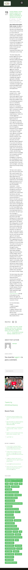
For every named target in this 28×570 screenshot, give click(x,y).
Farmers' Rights (9, 494)
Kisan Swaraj (17, 520)
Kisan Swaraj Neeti (10, 523)
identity (18, 511)
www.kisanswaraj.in (14, 293)
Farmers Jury (18, 494)
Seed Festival (18, 554)
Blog (20, 19)
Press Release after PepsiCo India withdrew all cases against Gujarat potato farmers (15, 460)
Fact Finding (8, 489)
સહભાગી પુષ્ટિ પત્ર (10, 437)
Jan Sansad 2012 (9, 520)
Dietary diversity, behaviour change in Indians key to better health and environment (14, 468)
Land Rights (8, 531)
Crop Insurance (15, 486)
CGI (7, 458)
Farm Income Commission (11, 497)
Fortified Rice (9, 506)
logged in (17, 357)
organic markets (9, 545)
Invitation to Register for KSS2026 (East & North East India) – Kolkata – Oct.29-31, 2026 (15, 429)
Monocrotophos (9, 534)
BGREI (16, 483)
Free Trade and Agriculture (12, 509)
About (14, 469)
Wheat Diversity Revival (16, 464)
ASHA (7, 483)
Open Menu (21, 2)
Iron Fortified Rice (10, 517)
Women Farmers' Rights (11, 562)
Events (11, 20)
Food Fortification (10, 500)
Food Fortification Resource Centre (14, 503)
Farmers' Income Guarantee (12, 492)
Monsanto (17, 534)
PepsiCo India (18, 545)
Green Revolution (10, 511)
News (20, 22)
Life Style (15, 531)
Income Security (9, 514)
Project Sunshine (9, 554)
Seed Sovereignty (9, 556)
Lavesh (8, 464)
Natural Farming (9, 540)
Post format (8, 551)
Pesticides (19, 548)
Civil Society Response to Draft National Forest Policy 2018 (15, 454)
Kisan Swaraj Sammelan (11, 526)
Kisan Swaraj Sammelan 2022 (12, 528)
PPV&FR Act (16, 551)
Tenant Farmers (9, 559)
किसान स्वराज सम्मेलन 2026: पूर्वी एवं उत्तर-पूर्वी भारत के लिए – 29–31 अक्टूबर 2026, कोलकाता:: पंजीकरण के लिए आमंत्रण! (15, 423)
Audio (11, 483)
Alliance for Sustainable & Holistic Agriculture (13, 480)
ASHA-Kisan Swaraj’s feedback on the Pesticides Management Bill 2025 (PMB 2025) (14, 418)
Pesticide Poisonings (10, 548)
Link (20, 531)
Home (15, 20)
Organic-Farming (9, 542)
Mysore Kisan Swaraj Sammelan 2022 (13, 537)
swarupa (13, 19)
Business (8, 486)
